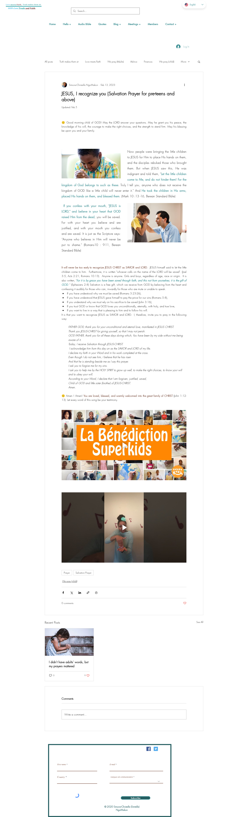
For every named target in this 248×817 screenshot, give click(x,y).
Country (61, 777)
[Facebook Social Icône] (148, 749)
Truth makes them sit (69, 61)
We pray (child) (166, 61)
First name (61, 764)
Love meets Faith (93, 61)
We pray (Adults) (115, 61)
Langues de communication (122, 777)
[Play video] (124, 445)
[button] (66, 24)
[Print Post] (96, 592)
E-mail (112, 764)
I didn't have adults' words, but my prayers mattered (68, 664)
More (183, 61)
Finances (148, 61)
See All (199, 622)
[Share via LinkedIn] (79, 592)
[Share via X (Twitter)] (71, 592)
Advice (133, 61)
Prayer (67, 572)
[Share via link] (88, 592)
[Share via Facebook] (63, 592)
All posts (49, 61)
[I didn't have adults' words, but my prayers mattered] (69, 642)
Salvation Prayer (83, 572)
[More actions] (184, 85)
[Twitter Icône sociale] (156, 749)
